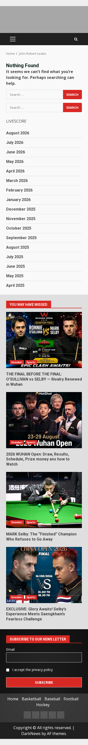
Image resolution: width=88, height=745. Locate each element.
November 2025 (20, 218)
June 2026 (15, 152)
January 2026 (18, 199)
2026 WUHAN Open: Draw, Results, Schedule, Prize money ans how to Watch (44, 420)
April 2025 (15, 285)
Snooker (16, 362)
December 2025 (20, 209)
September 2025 (21, 237)
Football (71, 699)
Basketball (31, 699)
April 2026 (15, 171)
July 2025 (14, 257)
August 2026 (17, 133)
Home (12, 699)
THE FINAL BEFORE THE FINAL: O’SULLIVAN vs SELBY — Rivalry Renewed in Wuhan (44, 340)
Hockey (43, 704)
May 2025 (14, 276)
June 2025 (15, 266)
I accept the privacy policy (32, 669)
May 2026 (14, 161)
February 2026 (19, 190)
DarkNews (31, 733)
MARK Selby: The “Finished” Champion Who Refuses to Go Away (44, 500)
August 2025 (17, 247)
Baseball (52, 699)
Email (10, 649)
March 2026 (17, 180)
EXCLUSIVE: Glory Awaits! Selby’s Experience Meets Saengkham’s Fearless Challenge (44, 575)
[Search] (75, 39)
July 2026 (14, 142)
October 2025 (18, 228)
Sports (31, 362)
